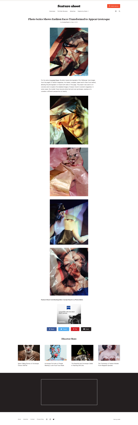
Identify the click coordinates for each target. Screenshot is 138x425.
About (19, 419)
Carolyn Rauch (66, 22)
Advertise (72, 11)
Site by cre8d (116, 419)
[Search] (119, 11)
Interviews (52, 11)
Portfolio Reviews (63, 11)
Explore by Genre (82, 11)
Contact (32, 419)
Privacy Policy (40, 419)
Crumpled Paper (54, 80)
